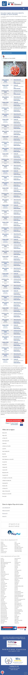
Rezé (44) (4, 454)
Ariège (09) (2, 567)
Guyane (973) (3, 604)
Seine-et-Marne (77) (18, 603)
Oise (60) (16, 587)
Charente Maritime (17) (5, 579)
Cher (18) (2, 580)
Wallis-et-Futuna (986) (18, 620)
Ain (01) (2, 558)
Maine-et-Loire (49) (6, 510)
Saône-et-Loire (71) (18, 600)
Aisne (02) (2, 559)
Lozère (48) (16, 571)
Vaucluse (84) (17, 616)
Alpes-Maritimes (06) (4, 563)
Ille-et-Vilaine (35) (4, 621)
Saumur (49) (4, 456)
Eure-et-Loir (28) (3, 596)
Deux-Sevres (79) (4, 588)
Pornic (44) (4, 496)
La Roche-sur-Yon (4, 551)
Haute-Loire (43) (3, 609)
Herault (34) (3, 620)
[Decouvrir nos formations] (14, 422)
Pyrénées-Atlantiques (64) (19, 595)
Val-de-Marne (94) (18, 613)
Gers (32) (2, 600)
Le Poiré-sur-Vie (3, 552)
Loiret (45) (16, 567)
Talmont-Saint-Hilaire (18, 551)
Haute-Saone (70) (4, 612)
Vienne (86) (16, 617)
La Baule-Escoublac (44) (6, 480)
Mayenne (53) (4, 513)
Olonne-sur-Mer (17, 543)
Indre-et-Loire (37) (18, 558)
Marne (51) (16, 574)
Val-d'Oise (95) (17, 612)
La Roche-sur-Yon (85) (6, 446)
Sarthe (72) (4, 516)
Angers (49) (4, 435)
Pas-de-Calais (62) (18, 591)
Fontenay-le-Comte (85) (6, 493)
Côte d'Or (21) (3, 584)
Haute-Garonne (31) (4, 608)
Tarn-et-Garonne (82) (18, 609)
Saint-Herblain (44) (5, 451)
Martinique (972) (17, 575)
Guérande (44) (5, 483)
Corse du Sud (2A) (4, 583)
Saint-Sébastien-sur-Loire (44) (7, 459)
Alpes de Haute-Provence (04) (6, 562)
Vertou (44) (4, 464)
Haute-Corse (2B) (4, 607)
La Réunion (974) (17, 562)
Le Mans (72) (4, 438)
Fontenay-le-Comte (4, 548)
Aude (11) (2, 570)
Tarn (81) (16, 608)
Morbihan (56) (17, 580)
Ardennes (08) (3, 566)
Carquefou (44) (5, 475)
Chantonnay (3, 544)
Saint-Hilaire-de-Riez (18, 548)
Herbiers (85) (4, 485)
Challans (2, 543)
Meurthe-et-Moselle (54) (19, 578)
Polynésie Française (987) (19, 592)
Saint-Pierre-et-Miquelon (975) (20, 599)
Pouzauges (16, 544)
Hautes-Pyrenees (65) (4, 617)
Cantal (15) (2, 576)
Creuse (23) (3, 587)
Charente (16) (3, 578)
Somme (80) (17, 607)
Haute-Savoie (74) (4, 613)
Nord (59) (16, 584)
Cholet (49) (4, 443)
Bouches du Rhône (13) (5, 574)
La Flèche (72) (4, 488)
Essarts (2, 547)
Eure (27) (2, 595)
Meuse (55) (16, 579)
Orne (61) (16, 588)
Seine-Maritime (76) (18, 604)
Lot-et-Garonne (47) (18, 570)
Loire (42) (16, 566)
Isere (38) (16, 559)
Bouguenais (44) (5, 472)
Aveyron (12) (3, 571)
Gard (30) (2, 599)
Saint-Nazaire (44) (5, 440)
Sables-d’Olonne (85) (6, 491)
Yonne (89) (16, 621)
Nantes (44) (4, 432)
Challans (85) (4, 467)
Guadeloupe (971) (4, 603)
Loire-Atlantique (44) (6, 507)
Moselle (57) (17, 582)
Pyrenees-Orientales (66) (19, 596)
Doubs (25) (2, 591)
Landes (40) (16, 563)
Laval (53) (4, 448)
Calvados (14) (3, 575)
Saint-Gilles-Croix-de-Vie (19, 547)
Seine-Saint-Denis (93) (18, 605)
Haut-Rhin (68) (3, 605)
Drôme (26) (3, 592)
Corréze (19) (3, 582)
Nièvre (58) (16, 583)
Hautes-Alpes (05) (4, 616)
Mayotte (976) (17, 576)
